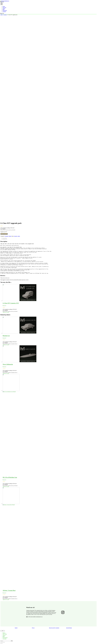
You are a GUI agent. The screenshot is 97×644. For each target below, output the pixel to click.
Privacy (33, 627)
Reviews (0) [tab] (5, 239)
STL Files (4, 7)
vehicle (18, 236)
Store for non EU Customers (54, 627)
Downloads (5, 10)
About (4, 8)
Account (4, 11)
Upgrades (5, 14)
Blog (3, 9)
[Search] (12, 641)
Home (4, 6)
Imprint (16, 627)
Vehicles (10, 236)
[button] (3, 2)
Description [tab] (5, 238)
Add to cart (4, 233)
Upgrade (15, 236)
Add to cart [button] (6, 312)
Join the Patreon (69, 627)
